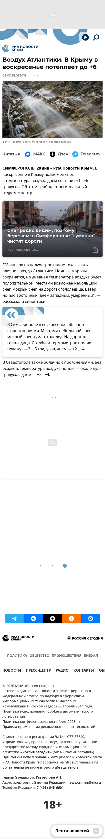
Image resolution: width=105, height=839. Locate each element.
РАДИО (62, 671)
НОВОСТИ (11, 671)
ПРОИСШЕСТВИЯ (66, 656)
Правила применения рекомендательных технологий (48, 727)
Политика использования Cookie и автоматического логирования (47, 714)
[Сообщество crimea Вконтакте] (33, 618)
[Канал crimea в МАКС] (90, 618)
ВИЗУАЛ (91, 656)
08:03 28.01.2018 (14, 75)
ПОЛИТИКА (17, 656)
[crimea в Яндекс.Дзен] (52, 618)
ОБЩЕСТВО (39, 656)
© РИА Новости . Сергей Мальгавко (23, 142)
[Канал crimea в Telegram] (14, 618)
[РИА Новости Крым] (20, 48)
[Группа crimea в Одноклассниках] (71, 618)
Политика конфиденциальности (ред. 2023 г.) (41, 722)
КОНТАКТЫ (84, 671)
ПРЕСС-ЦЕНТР (38, 671)
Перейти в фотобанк (59, 142)
